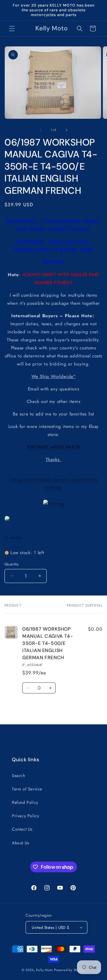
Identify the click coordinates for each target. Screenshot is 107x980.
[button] (11, 28)
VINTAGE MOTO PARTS (53, 447)
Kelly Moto (44, 970)
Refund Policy (25, 802)
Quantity (11, 564)
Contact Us (22, 829)
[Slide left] (40, 130)
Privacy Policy (25, 816)
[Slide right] (66, 130)
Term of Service (27, 789)
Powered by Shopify (70, 970)
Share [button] (16, 537)
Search (18, 776)
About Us (20, 843)
